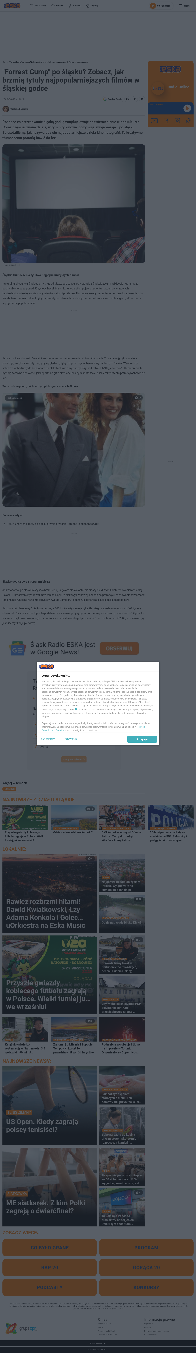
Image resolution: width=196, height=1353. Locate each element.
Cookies (60, 730)
